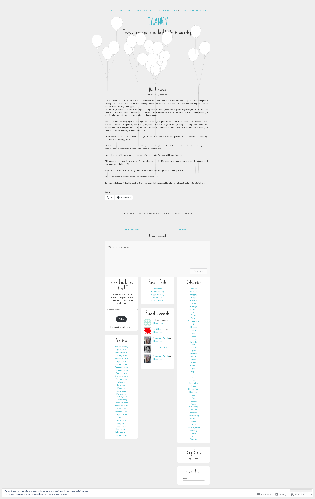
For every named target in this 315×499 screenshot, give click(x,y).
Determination (194, 321)
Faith (194, 330)
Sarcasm (193, 412)
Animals (193, 291)
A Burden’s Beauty (131, 229)
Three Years (158, 288)
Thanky (158, 22)
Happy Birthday (157, 294)
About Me (125, 10)
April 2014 (121, 361)
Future (193, 344)
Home (114, 10)
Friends (193, 342)
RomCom (193, 409)
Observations (193, 389)
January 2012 (121, 435)
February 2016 (121, 352)
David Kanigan (159, 329)
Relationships (193, 406)
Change (193, 306)
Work (193, 436)
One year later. (157, 300)
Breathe (193, 300)
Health (193, 356)
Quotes (193, 401)
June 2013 (121, 385)
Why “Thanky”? (198, 10)
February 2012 (121, 432)
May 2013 (121, 388)
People (193, 395)
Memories (193, 383)
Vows (183, 10)
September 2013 (121, 376)
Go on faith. (157, 297)
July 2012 (121, 417)
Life (193, 374)
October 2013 (121, 373)
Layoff (193, 371)
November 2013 (121, 370)
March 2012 (121, 429)
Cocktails (194, 312)
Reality (193, 404)
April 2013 (121, 391)
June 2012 (121, 420)
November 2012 (121, 405)
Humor (193, 362)
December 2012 (121, 402)
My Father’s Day (157, 291)
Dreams (193, 327)
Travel (193, 421)
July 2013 (121, 382)
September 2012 (121, 411)
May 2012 (121, 423)
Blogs (193, 297)
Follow (121, 319)
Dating (193, 318)
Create (193, 315)
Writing (193, 439)
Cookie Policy (61, 494)
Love (194, 380)
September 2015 (121, 358)
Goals (193, 347)
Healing (193, 353)
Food (194, 339)
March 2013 (121, 394)
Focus (193, 336)
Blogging (193, 294)
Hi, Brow (184, 229)
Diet (193, 324)
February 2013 (121, 396)
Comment (198, 271)
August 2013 (121, 379)
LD (169, 95)
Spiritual (193, 418)
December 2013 (121, 367)
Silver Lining (194, 415)
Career (193, 303)
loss (193, 377)
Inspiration (193, 365)
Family (193, 333)
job (193, 368)
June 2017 (121, 349)
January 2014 (121, 364)
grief (193, 350)
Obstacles (193, 392)
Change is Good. (143, 10)
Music (193, 386)
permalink (188, 214)
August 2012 (121, 414)
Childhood (193, 309)
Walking (193, 430)
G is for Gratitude (166, 10)
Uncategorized (157, 214)
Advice (194, 288)
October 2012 (121, 408)
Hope (193, 359)
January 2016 (121, 355)
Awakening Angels (161, 338)
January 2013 (121, 399)
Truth (193, 424)
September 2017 (121, 346)
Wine (193, 433)
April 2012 (121, 426)
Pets (193, 398)
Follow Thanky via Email (121, 284)
